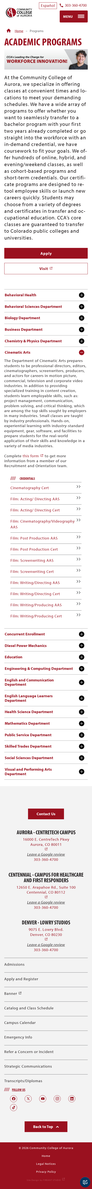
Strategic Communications (28, 1066)
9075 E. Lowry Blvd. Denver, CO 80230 (46, 934)
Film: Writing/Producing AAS (36, 604)
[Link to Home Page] (8, 31)
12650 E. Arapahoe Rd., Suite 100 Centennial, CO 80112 (46, 892)
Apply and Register (21, 978)
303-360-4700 (76, 5)
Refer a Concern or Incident (29, 1051)
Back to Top (43, 1126)
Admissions (14, 964)
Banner (13, 993)
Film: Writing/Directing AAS (35, 582)
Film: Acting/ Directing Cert (35, 510)
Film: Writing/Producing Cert (36, 616)
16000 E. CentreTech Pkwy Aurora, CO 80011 (46, 844)
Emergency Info (18, 1037)
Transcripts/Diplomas (23, 1080)
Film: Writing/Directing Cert (35, 593)
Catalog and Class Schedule (29, 1008)
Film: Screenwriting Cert (32, 571)
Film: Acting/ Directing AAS (35, 498)
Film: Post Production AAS (34, 538)
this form (33, 455)
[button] (46, 814)
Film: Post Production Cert (34, 549)
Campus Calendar (20, 1022)
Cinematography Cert (29, 487)
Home (19, 31)
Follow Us (18, 1090)
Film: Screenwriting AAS (32, 560)
